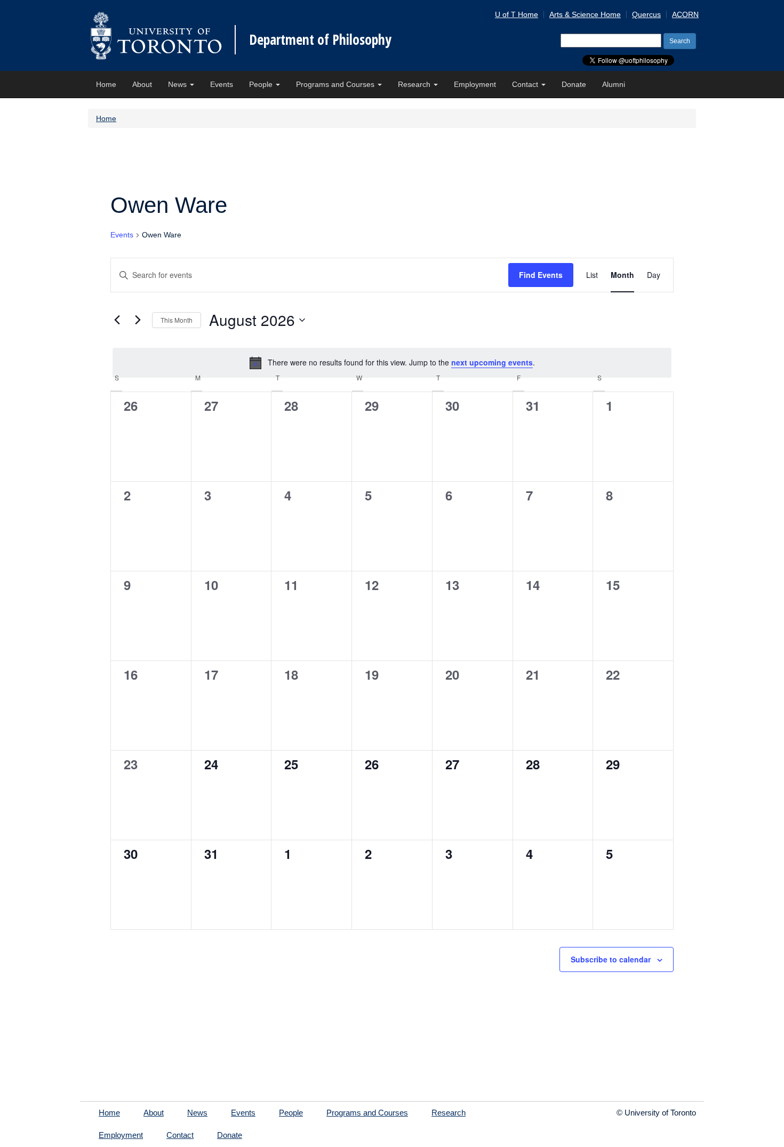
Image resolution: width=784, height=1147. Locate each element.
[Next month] (137, 320)
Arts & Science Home (585, 14)
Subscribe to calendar (611, 959)
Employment (475, 84)
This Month (177, 319)
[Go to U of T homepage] (156, 35)
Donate (574, 84)
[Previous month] (116, 320)
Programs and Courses (336, 84)
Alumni (613, 84)
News (178, 84)
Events (221, 84)
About (142, 84)
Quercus (646, 14)
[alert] (392, 363)
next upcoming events (492, 362)
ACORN (685, 14)
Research (415, 84)
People (262, 84)
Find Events (541, 274)
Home (106, 84)
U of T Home (516, 14)
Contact (526, 84)
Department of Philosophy (320, 39)
